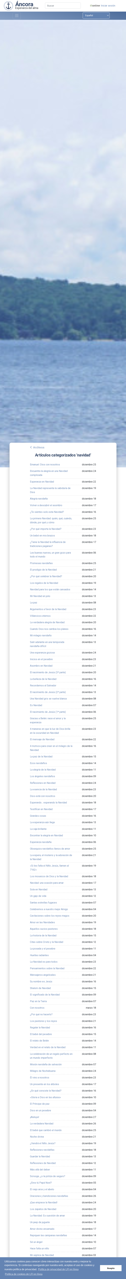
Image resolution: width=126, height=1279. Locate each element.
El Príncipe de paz (39, 1103)
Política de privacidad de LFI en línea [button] (58, 1269)
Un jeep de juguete (40, 1222)
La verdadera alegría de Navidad (47, 622)
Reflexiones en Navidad (42, 782)
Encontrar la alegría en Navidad (46, 835)
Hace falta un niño (39, 1248)
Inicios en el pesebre (41, 659)
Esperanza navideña (40, 842)
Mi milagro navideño (41, 635)
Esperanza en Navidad (42, 481)
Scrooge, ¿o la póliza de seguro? (47, 1176)
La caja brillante (38, 828)
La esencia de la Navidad (43, 789)
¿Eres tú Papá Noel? (41, 1182)
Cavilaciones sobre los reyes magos (49, 915)
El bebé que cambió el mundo (46, 1130)
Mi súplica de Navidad (42, 1255)
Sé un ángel (36, 1242)
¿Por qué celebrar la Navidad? (46, 576)
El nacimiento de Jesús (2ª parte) (48, 692)
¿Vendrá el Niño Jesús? (42, 1143)
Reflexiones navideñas (42, 1149)
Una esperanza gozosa (42, 652)
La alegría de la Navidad (43, 769)
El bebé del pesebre (41, 1034)
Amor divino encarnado (42, 1228)
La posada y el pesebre (42, 948)
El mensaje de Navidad (42, 739)
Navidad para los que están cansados (50, 589)
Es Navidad (36, 705)
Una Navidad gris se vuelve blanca (48, 698)
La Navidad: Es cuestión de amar (47, 1215)
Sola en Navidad (38, 889)
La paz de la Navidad (41, 756)
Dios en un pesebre (40, 1110)
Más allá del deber (40, 1169)
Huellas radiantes (39, 955)
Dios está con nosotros (42, 796)
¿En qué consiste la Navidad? (45, 1090)
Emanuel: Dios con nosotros (45, 464)
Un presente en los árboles (44, 1084)
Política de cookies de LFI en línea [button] (23, 1274)
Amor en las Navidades (42, 922)
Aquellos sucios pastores (44, 928)
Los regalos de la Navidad (44, 583)
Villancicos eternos (40, 615)
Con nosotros (37, 1007)
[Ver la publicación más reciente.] (8, 5)
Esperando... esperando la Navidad (48, 802)
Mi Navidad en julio (40, 596)
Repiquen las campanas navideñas (48, 1235)
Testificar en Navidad (41, 809)
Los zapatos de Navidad (43, 1209)
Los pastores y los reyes (43, 1021)
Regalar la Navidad (40, 1027)
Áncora (24, 4)
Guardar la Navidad (40, 1156)
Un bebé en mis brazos (42, 535)
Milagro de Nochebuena (42, 1070)
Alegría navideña (39, 498)
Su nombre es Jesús (41, 981)
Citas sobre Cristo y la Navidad (46, 942)
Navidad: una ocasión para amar (47, 882)
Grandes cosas (38, 815)
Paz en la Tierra (38, 1001)
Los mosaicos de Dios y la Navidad (49, 876)
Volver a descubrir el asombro (46, 505)
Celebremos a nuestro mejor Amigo (49, 909)
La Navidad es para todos (43, 961)
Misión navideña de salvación (46, 1064)
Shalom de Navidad (40, 988)
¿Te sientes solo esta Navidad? (47, 511)
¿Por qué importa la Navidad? (45, 528)
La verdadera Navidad (41, 1123)
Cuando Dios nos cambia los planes (49, 629)
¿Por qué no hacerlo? (41, 1014)
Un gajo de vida (38, 896)
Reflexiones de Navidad (43, 1163)
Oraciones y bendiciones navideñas (49, 1196)
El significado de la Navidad (45, 994)
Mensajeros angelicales (43, 974)
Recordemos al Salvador (43, 685)
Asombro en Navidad (41, 665)
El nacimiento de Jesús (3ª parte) (48, 672)
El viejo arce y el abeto (42, 1189)
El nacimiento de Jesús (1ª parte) (48, 711)
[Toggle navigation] (17, 15)
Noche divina (37, 1136)
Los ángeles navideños (42, 776)
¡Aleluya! (34, 1117)
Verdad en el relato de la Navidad (47, 1047)
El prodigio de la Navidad (43, 569)
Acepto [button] (111, 1268)
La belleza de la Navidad (43, 679)
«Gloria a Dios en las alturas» (45, 1097)
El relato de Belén (39, 1040)
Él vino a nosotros (39, 1077)
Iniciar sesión (108, 5)
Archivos (38, 447)
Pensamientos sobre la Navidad (47, 968)
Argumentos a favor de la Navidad (48, 609)
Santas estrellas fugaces (43, 902)
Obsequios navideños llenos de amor (50, 848)
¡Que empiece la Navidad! (43, 1202)
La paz (33, 602)
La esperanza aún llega (42, 822)
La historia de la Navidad (43, 935)
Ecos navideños (38, 763)
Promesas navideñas (41, 563)
